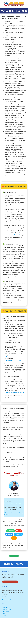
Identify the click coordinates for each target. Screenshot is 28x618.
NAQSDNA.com (6, 607)
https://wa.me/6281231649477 (13, 360)
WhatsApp (11, 530)
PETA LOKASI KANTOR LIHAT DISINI (10, 581)
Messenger (19, 534)
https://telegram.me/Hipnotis (13, 356)
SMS (14, 538)
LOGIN (4, 615)
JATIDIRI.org (6, 611)
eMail (19, 530)
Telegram (9, 534)
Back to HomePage (14, 555)
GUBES (4, 613)
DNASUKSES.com (7, 609)
